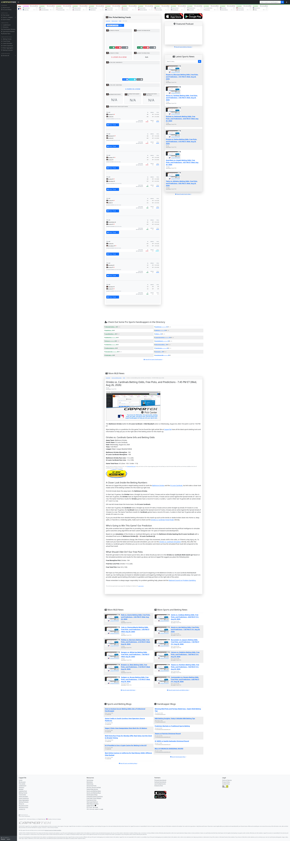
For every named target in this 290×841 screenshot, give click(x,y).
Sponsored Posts (91, 785)
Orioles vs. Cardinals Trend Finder (162, 520)
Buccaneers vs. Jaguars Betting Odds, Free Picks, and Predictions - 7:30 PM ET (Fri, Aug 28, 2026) (185, 642)
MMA (120, 21)
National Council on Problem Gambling (182, 580)
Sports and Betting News (117, 377)
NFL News (173, 622)
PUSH (124, 47)
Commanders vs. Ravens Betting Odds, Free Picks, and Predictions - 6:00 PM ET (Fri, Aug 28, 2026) (185, 679)
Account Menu (7, 9)
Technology (90, 780)
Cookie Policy (226, 784)
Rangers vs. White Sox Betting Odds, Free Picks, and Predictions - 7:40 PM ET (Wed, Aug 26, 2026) (135, 654)
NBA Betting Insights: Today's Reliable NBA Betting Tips (175, 718)
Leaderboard (6, 25)
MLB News (168, 82)
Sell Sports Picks (23, 807)
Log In (8, 839)
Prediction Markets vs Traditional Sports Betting (172, 726)
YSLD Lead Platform (92, 802)
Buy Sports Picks (23, 805)
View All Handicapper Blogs (178, 757)
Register (3, 839)
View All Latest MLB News (128, 690)
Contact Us (22, 809)
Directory (5, 27)
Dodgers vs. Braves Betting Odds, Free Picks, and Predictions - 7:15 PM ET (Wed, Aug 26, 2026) (135, 679)
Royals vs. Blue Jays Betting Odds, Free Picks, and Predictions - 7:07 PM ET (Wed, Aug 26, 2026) (182, 77)
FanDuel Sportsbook (160, 782)
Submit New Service (92, 789)
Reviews (21, 789)
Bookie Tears (6, 33)
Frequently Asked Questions (95, 796)
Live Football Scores (160, 784)
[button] (287, 2)
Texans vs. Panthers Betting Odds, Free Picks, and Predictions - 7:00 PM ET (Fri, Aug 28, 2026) (185, 667)
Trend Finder (6, 41)
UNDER (132, 79)
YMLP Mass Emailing (92, 804)
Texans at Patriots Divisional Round (168, 734)
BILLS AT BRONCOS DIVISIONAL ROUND (169, 749)
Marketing (90, 782)
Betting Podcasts (8, 50)
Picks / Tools (112, 125)
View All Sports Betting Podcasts (183, 47)
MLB (124, 377)
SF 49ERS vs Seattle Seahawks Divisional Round (172, 741)
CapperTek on (91, 805)
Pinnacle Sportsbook (160, 780)
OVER (125, 79)
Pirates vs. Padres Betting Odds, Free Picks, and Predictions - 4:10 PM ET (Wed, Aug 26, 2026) (181, 141)
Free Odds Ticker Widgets (94, 798)
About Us (21, 804)
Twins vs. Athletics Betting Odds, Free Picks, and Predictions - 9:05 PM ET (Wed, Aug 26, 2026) (182, 183)
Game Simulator (7, 43)
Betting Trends (7, 39)
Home (20, 780)
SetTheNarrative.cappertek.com (163, 729)
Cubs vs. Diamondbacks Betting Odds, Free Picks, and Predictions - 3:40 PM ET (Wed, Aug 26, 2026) (135, 629)
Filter (114, 25)
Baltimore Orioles (158, 485)
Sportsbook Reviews (9, 31)
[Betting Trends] (108, 112)
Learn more (140, 586)
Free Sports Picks (91, 800)
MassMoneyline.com (160, 714)
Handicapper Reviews (9, 29)
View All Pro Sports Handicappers (153, 359)
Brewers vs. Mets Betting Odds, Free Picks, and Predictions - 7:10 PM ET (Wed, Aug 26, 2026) (135, 667)
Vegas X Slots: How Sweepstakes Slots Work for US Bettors (126, 728)
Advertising (90, 784)
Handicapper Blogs (92, 794)
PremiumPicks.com (131, 466)
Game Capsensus (8, 45)
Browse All (6, 55)
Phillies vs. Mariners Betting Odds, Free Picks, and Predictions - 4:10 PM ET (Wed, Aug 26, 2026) (135, 642)
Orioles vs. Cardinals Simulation (170, 542)
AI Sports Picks (158, 785)
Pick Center (6, 15)
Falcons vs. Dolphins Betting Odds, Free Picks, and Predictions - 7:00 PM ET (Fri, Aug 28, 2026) (185, 654)
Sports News (6, 19)
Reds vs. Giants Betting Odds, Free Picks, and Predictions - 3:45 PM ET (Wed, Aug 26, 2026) (135, 617)
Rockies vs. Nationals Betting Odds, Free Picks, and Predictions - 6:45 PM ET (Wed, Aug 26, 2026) (182, 118)
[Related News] (109, 112)
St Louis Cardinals (176, 485)
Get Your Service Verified (94, 787)
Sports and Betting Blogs (94, 793)
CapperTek (108, 21)
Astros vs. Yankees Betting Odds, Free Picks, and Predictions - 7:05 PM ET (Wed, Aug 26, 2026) (182, 98)
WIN (112, 47)
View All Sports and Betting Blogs (128, 763)
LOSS (118, 47)
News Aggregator (8, 48)
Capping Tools (23, 791)
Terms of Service (227, 780)
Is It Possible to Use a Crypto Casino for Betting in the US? (126, 745)
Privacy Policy (226, 782)
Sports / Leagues (8, 17)
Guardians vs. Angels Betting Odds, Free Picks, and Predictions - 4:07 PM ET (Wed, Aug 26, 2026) (182, 162)
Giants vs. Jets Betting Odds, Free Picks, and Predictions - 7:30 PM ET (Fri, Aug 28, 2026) (185, 629)
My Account (6, 7)
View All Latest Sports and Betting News (178, 690)
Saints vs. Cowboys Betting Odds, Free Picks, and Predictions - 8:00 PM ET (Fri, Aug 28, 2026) (185, 617)
